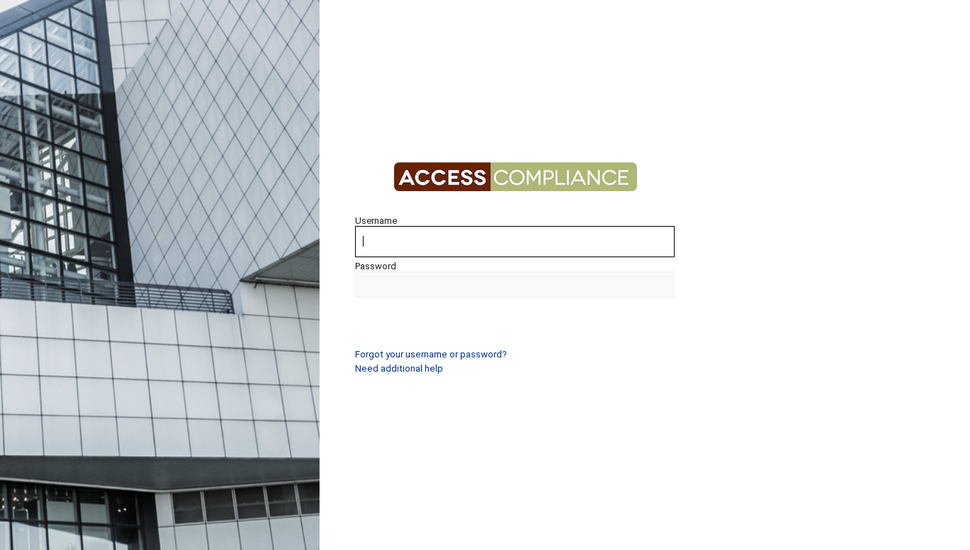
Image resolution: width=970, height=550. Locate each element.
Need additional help (399, 368)
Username (376, 220)
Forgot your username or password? (431, 354)
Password (375, 266)
